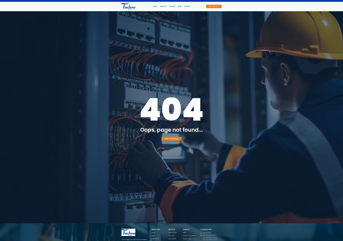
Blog (179, 6)
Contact (187, 6)
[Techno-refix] (128, 6)
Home (155, 6)
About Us (163, 6)
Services (172, 6)
